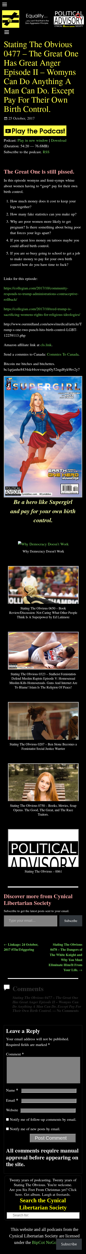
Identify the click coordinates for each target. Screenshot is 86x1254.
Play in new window (33, 140)
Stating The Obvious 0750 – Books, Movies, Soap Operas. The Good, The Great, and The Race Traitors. (43, 809)
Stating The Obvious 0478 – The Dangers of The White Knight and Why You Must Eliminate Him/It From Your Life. (65, 957)
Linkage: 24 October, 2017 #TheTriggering (21, 947)
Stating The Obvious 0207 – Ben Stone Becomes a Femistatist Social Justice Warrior (43, 746)
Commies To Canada (62, 354)
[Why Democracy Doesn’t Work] (43, 543)
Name (12, 1090)
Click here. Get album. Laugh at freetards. (46, 1192)
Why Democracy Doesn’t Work (43, 551)
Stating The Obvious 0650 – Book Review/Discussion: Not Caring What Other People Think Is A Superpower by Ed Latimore (43, 612)
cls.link (46, 344)
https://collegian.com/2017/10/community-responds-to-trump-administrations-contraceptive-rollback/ (41, 293)
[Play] (35, 134)
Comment (15, 1053)
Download (58, 140)
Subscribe (70, 920)
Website (12, 1109)
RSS (46, 151)
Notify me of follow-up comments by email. (43, 1119)
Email (12, 1100)
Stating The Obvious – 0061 (43, 871)
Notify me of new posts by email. (35, 1128)
